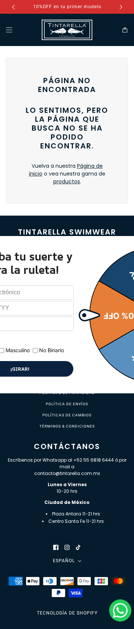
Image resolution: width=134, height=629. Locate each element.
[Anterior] (13, 7)
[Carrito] (125, 30)
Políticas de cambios (67, 415)
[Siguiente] (121, 7)
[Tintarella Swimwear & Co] (67, 30)
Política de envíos (67, 404)
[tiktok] (78, 547)
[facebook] (55, 547)
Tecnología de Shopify (67, 613)
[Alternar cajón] (9, 29)
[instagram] (67, 547)
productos (66, 181)
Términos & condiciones (67, 426)
